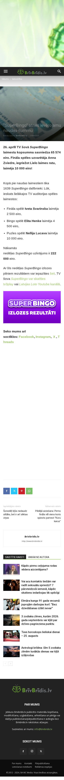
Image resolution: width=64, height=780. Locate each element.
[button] (5, 71)
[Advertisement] (32, 33)
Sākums (5, 79)
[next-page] (11, 664)
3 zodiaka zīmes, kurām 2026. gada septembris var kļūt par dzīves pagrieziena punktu (40, 620)
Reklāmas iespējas (43, 766)
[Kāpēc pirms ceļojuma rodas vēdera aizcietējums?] (11, 569)
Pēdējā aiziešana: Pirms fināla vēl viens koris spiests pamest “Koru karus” (48, 516)
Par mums (16, 763)
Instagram (43, 336)
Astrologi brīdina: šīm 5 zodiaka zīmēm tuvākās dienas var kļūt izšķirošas (41, 651)
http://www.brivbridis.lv (32, 541)
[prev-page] (5, 664)
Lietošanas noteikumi (22, 766)
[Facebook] (6, 491)
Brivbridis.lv (21, 135)
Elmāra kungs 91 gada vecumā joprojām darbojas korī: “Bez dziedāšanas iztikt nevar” (40, 604)
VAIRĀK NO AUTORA (38, 557)
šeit (52, 273)
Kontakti (28, 763)
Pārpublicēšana (42, 763)
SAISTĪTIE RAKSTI (14, 557)
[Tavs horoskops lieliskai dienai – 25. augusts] (11, 635)
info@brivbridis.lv (43, 729)
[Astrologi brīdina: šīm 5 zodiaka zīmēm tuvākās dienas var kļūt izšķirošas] (11, 651)
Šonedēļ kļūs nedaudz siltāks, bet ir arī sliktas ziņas (15, 514)
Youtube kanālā (39, 284)
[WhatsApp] (29, 491)
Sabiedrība (17, 79)
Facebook (26, 336)
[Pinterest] (21, 491)
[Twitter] (14, 491)
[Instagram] (32, 751)
